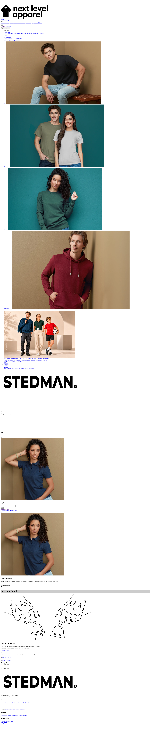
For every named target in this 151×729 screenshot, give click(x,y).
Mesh (9, 40)
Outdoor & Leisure (8, 360)
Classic (5, 38)
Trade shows (27, 368)
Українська (35, 23)
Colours (6, 363)
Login (3, 26)
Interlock (6, 40)
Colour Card (15, 715)
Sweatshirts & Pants (16, 33)
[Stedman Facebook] (3, 723)
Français (7, 23)
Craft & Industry (32, 360)
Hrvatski (20, 23)
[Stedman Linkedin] (4, 723)
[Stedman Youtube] (6, 723)
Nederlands (28, 23)
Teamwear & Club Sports (24, 358)
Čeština (40, 23)
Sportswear (41, 33)
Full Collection (7, 32)
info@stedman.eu (6, 660)
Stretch (16, 38)
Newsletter (3, 721)
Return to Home (5, 650)
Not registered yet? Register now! (9, 510)
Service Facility (7, 361)
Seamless (14, 40)
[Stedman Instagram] (1, 723)
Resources (6, 364)
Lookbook (8, 715)
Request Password (5, 585)
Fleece (36, 33)
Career (32, 368)
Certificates (14, 368)
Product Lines (7, 37)
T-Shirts (6, 33)
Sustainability (20, 368)
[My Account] (2, 24)
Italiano (16, 23)
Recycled (18, 40)
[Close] (1, 413)
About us (6, 365)
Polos (9, 33)
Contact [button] (2, 709)
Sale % (5, 35)
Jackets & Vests (31, 33)
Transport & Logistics (41, 360)
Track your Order (20, 709)
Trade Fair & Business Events (38, 358)
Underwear (24, 33)
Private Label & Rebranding (21, 360)
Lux (13, 38)
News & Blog (7, 368)
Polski (23, 23)
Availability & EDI (22, 715)
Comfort (10, 38)
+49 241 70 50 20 (6, 657)
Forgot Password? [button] (5, 509)
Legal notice (9, 703)
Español (12, 23)
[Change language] (2, 21)
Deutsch (3, 23)
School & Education (17, 361)
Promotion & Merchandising (11, 358)
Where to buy (5, 20)
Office (47, 358)
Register (9, 26)
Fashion (20, 38)
